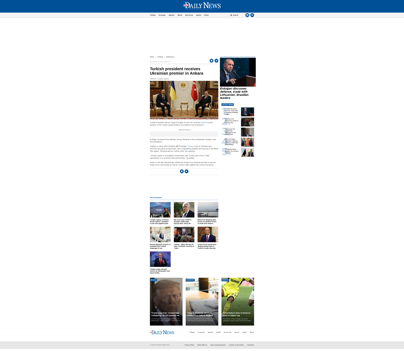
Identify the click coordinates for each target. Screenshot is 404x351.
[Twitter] (252, 15)
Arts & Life (189, 15)
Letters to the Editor (236, 345)
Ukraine (203, 122)
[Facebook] (247, 15)
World (180, 15)
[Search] (231, 15)
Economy (162, 15)
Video (244, 332)
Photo (206, 15)
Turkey (190, 146)
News (152, 57)
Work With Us (202, 345)
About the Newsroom (218, 345)
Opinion (171, 15)
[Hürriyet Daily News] (202, 6)
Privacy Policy (189, 345)
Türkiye (153, 15)
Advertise (250, 345)
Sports (198, 15)
